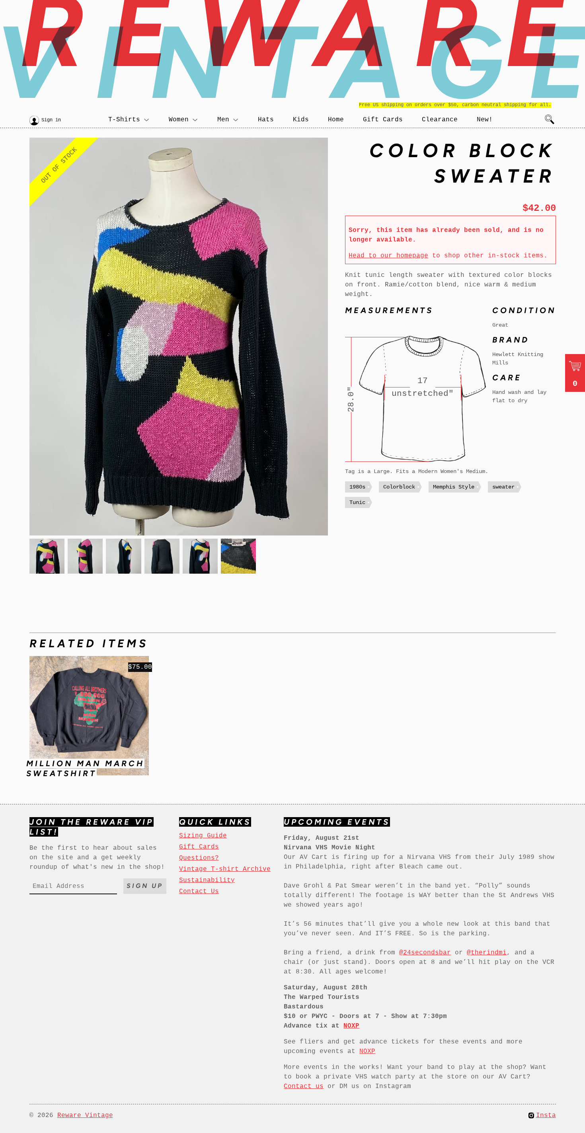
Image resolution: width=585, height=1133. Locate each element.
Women (179, 119)
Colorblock (399, 487)
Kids (301, 119)
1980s (357, 487)
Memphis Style (453, 487)
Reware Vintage (85, 1115)
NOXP (367, 1051)
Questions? (199, 858)
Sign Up (145, 886)
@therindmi (487, 952)
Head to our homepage (388, 255)
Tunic (357, 502)
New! (485, 119)
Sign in (51, 120)
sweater (503, 487)
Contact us (304, 1086)
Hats (266, 119)
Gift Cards (383, 119)
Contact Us (199, 891)
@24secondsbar (425, 952)
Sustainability (207, 880)
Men (223, 119)
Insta (546, 1115)
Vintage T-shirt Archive (225, 869)
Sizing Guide (203, 835)
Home (336, 119)
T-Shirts (124, 119)
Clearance (440, 119)
